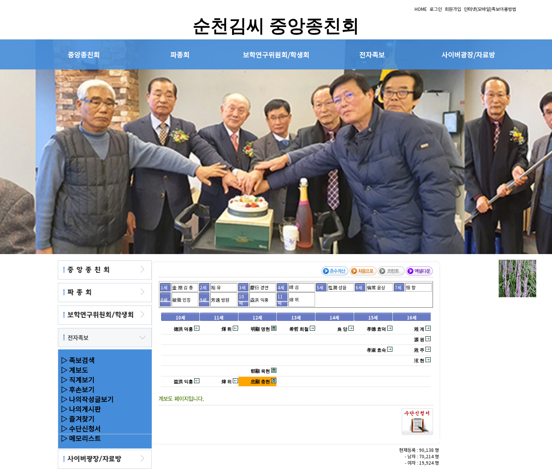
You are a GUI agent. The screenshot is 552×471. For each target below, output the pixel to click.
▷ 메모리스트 (79, 438)
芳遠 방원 (220, 299)
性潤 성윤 (337, 287)
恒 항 (411, 287)
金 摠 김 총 (182, 287)
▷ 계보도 (73, 370)
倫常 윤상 (376, 287)
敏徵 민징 (181, 299)
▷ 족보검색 (76, 360)
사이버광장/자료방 (468, 54)
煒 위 (294, 299)
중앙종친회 (84, 54)
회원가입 (453, 9)
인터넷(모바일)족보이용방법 (490, 9)
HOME (421, 9)
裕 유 (216, 287)
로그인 (436, 9)
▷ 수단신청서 (79, 428)
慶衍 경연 (259, 287)
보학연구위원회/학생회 (276, 54)
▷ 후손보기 (76, 389)
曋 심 (294, 287)
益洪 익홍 (259, 299)
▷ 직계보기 (76, 379)
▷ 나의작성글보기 (86, 399)
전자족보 (372, 54)
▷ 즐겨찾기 (76, 418)
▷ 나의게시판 (79, 409)
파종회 (180, 54)
